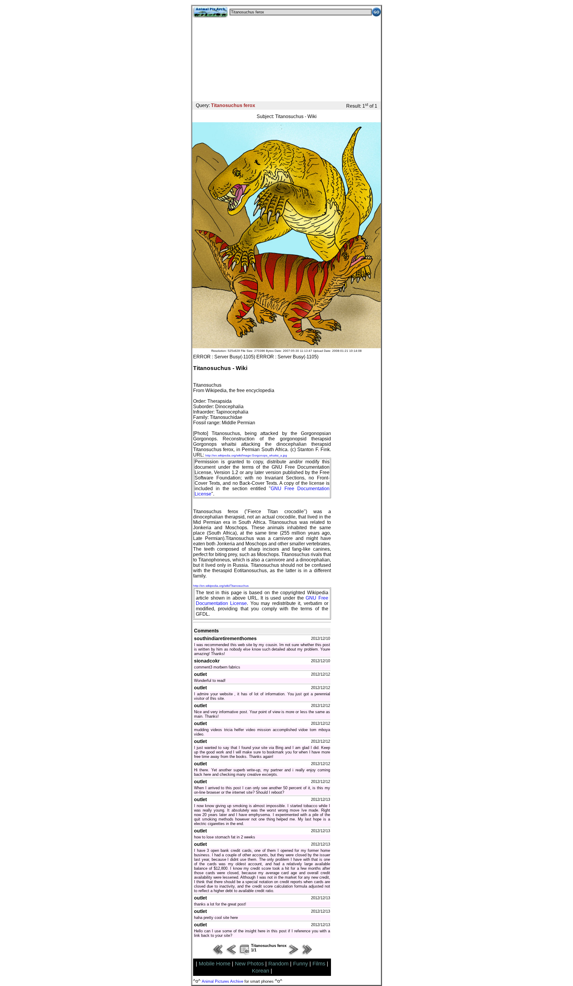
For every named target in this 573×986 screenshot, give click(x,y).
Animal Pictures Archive (222, 981)
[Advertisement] (286, 59)
